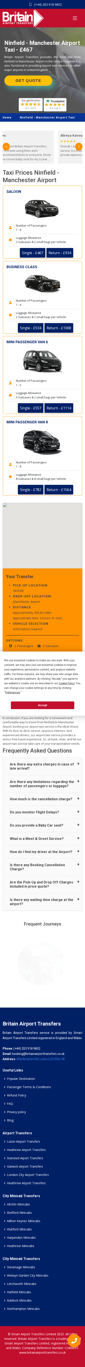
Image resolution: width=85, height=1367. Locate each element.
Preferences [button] (12, 692)
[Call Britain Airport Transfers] (72, 1342)
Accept (42, 705)
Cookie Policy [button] (67, 683)
